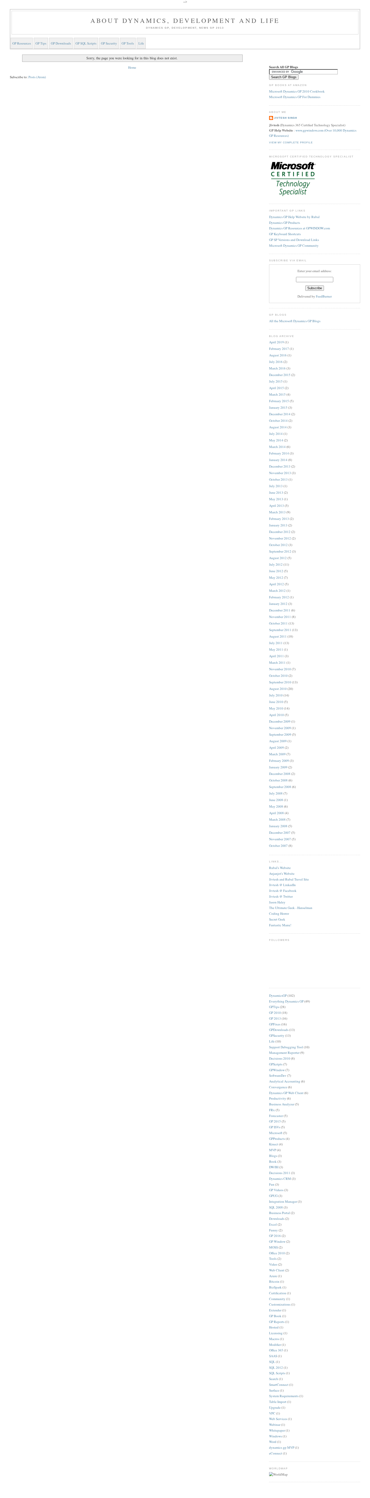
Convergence (278, 1087)
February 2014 (279, 453)
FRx (272, 1110)
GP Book (275, 1316)
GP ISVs (274, 1127)
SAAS (273, 1356)
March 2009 (277, 754)
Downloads (276, 1218)
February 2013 (279, 518)
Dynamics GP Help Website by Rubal (294, 217)
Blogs (273, 1155)
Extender (275, 1310)
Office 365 (276, 1350)
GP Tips (40, 43)
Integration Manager (283, 1201)
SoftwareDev (277, 1075)
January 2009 (278, 767)
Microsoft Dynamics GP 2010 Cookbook (297, 91)
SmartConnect (278, 1384)
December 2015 (279, 374)
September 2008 (280, 786)
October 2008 (278, 780)
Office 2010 (277, 1253)
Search (273, 1379)
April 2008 (276, 813)
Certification (277, 1293)
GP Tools (128, 43)
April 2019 (276, 342)
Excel (273, 1224)
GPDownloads (278, 1029)
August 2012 (278, 558)
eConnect (275, 1453)
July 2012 (276, 564)
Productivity (277, 1098)
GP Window (277, 1241)
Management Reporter (284, 1052)
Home (132, 67)
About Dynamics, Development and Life (185, 20)
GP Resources (21, 43)
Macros (274, 1339)
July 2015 (276, 381)
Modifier (275, 1344)
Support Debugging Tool (286, 1047)
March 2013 (277, 512)
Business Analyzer (281, 1104)
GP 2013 (275, 1018)
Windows (275, 1436)
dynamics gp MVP (281, 1447)
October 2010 (278, 675)
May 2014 (276, 440)
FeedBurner (324, 296)
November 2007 (280, 839)
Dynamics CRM (280, 1178)
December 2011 (279, 610)
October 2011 (278, 623)
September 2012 (280, 551)
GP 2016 (275, 1235)
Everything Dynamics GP (286, 1001)
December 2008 (279, 773)
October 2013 (278, 479)
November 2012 (280, 538)
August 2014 (278, 427)
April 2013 (276, 505)
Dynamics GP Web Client (286, 1093)
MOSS (273, 1247)
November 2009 (280, 728)
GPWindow (277, 1070)
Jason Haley (277, 902)
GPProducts (277, 1138)
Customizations (279, 1304)
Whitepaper (277, 1430)
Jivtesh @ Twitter (281, 896)
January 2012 (278, 603)
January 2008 (278, 826)
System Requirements (284, 1396)
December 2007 (279, 832)
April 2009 (276, 747)
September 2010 (280, 682)
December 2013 (279, 466)
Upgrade (275, 1407)
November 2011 (280, 616)
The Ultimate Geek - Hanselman (290, 907)
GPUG (273, 1195)
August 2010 (278, 688)
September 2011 (280, 630)
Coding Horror (279, 913)
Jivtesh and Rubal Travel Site (289, 879)
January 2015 (278, 407)
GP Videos (276, 1190)
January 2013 (278, 525)
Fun (271, 1184)
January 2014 (278, 459)
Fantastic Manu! (280, 925)
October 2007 (278, 845)
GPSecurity (276, 1035)
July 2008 (276, 793)
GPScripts (275, 1064)
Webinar (274, 1424)
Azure (273, 1276)
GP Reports (276, 1321)
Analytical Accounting (284, 1081)
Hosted (274, 1327)
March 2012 (277, 590)
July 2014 (276, 433)
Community (277, 1299)
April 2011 (276, 656)
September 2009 (280, 734)
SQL (272, 1361)
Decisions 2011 (279, 1173)
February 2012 (279, 597)
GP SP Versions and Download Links (294, 239)
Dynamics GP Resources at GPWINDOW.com (299, 228)
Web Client (276, 1270)
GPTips (274, 1007)
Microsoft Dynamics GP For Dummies (294, 97)
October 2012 (278, 545)
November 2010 (280, 669)
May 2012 (276, 577)
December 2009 (279, 721)
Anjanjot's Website (281, 873)
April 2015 (276, 388)
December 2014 (279, 414)
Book (273, 1161)
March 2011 (277, 662)
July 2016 (276, 361)
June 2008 (276, 800)
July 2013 (276, 486)
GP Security (109, 43)
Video (273, 1264)
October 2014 (278, 420)
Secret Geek (277, 919)
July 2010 (276, 695)
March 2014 (277, 446)
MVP (272, 1150)
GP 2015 (275, 1121)
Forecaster (276, 1115)
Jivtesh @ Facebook (283, 890)
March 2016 (277, 368)
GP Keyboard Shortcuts (285, 234)
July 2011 (276, 643)
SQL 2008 (276, 1207)
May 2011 (276, 649)
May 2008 (276, 806)
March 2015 (277, 394)
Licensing (276, 1333)
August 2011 (278, 636)
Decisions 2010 (279, 1058)
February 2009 (279, 760)
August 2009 (278, 741)
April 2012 (276, 584)
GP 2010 (275, 1012)
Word (272, 1441)
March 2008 (277, 819)
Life (141, 43)
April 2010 (276, 715)
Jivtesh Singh (285, 117)
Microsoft (275, 1133)
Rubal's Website (280, 867)
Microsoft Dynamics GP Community (294, 245)
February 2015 (279, 401)
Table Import (277, 1401)
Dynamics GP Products (284, 222)
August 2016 (278, 355)
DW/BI (273, 1167)
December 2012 (279, 531)
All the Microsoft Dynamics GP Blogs (294, 321)
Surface (274, 1390)
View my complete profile (291, 142)
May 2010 (276, 708)
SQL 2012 (276, 1367)
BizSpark (275, 1287)
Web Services (278, 1419)
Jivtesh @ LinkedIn (282, 885)
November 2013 (280, 473)
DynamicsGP (278, 995)
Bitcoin (274, 1281)
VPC (272, 1413)
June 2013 (276, 492)
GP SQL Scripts (86, 43)
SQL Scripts (277, 1373)
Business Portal (279, 1213)
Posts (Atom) (37, 77)
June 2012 (276, 571)
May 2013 (276, 499)
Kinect (273, 1144)
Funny (273, 1230)
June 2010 (276, 701)
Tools (273, 1258)
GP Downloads (61, 43)
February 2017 (279, 348)
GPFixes (274, 1024)
